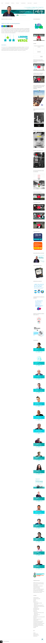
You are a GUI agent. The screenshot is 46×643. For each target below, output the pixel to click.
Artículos (12, 3)
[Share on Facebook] (2, 26)
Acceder (34, 632)
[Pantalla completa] (43, 199)
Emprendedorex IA (35, 608)
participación (15, 50)
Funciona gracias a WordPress (5, 641)
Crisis (34, 599)
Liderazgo (34, 611)
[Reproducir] (34, 199)
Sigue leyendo (3, 44)
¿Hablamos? (35, 3)
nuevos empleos (11, 50)
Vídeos (34, 627)
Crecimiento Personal (36, 598)
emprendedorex (12, 49)
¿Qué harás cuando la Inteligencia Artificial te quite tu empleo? (38, 583)
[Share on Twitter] (8, 26)
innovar (19, 49)
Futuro (34, 610)
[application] (39, 197)
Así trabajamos (7, 3)
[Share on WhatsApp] (4, 26)
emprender (16, 49)
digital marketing (35, 585)
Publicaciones (29, 3)
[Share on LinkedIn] (6, 26)
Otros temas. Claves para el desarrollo (38, 616)
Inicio (2, 3)
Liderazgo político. (36, 614)
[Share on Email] (10, 26)
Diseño (34, 600)
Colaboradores (23, 3)
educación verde (3, 49)
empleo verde (8, 49)
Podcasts (17, 3)
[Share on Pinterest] (12, 26)
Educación (34, 601)
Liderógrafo (34, 615)
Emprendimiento (35, 609)
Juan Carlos (24, 50)
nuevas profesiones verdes (5, 50)
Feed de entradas (35, 633)
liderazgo (26, 49)
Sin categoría (35, 626)
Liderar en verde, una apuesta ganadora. (10, 23)
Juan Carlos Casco (22, 49)
